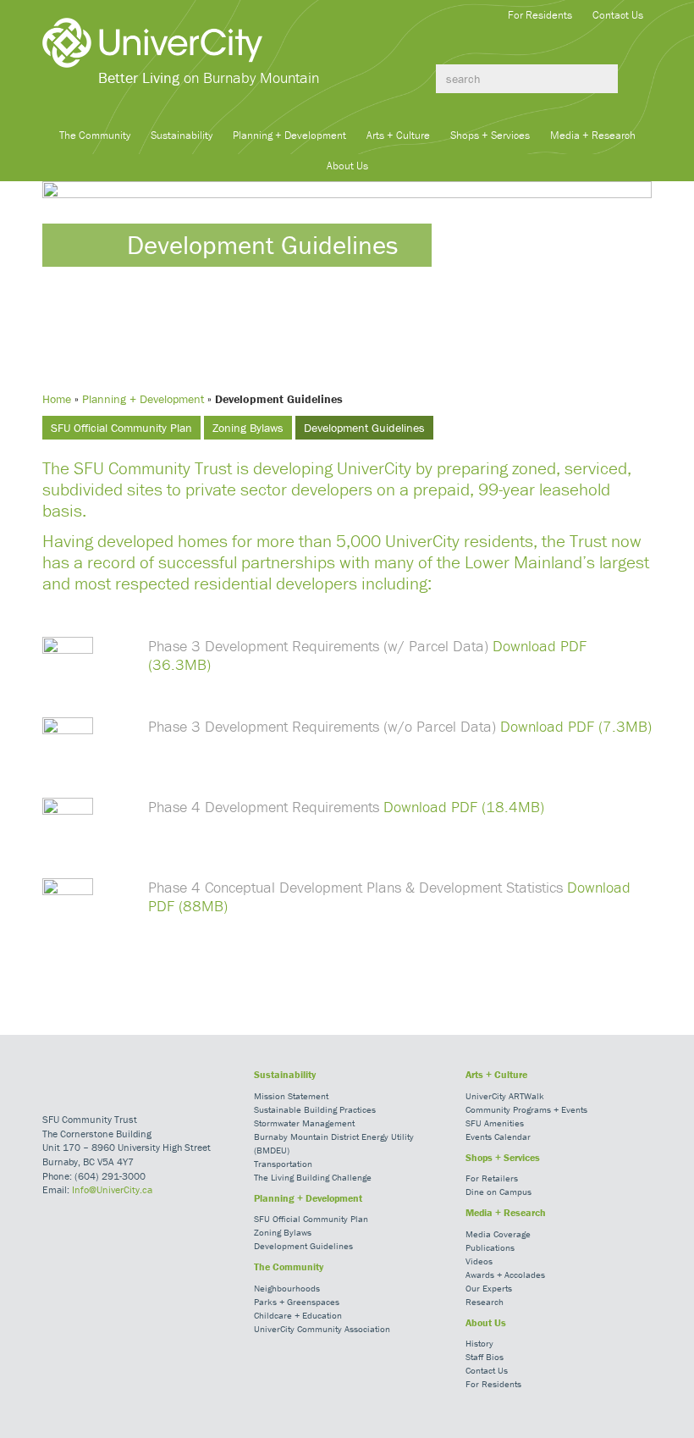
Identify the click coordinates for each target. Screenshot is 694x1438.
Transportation (283, 1164)
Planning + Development (289, 135)
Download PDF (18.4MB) (463, 806)
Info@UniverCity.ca (112, 1189)
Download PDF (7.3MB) (576, 726)
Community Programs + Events (526, 1109)
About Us (347, 165)
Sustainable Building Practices (315, 1109)
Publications (490, 1247)
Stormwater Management (304, 1123)
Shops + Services (490, 135)
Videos (479, 1261)
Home (56, 399)
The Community (94, 135)
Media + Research (593, 135)
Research (484, 1302)
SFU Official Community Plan (121, 427)
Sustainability (181, 135)
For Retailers (491, 1178)
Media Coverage (498, 1234)
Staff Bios (484, 1357)
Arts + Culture (398, 135)
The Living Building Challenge (313, 1177)
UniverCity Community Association (322, 1329)
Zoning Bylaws (248, 427)
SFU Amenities (494, 1123)
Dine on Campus (498, 1191)
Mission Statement (291, 1096)
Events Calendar (498, 1136)
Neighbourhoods (287, 1288)
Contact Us (617, 15)
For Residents (540, 15)
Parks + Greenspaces (296, 1302)
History (479, 1343)
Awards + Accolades (505, 1274)
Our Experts (488, 1288)
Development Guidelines (364, 427)
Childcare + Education (298, 1315)
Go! (635, 78)
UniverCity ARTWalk (504, 1096)
